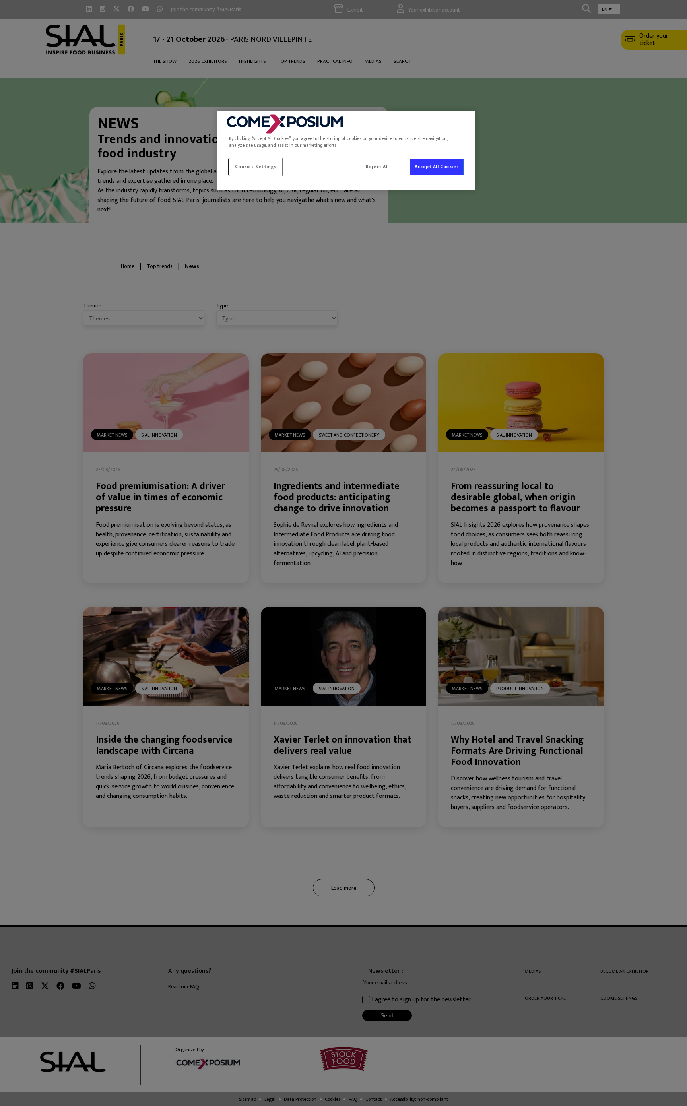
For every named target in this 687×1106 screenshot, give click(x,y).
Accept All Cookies (437, 167)
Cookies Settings (255, 167)
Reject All (377, 167)
